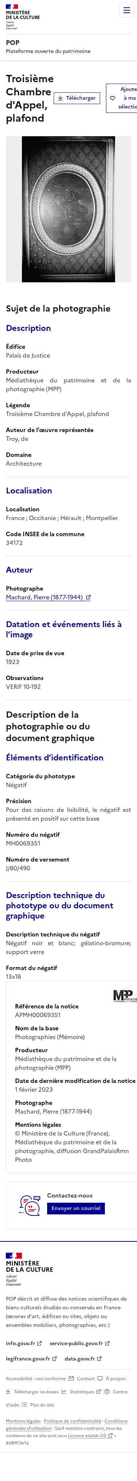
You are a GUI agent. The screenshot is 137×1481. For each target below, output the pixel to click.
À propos (116, 1378)
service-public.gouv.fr (76, 1343)
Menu (126, 10)
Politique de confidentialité (72, 1421)
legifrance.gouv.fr (28, 1359)
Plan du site (42, 1405)
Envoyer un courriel (76, 1208)
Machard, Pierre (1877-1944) (44, 597)
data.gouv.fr (80, 1359)
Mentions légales (23, 1421)
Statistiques (82, 1392)
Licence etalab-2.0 (87, 1435)
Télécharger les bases (36, 1392)
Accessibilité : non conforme (36, 1378)
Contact (86, 1378)
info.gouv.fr (20, 1343)
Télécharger (81, 98)
